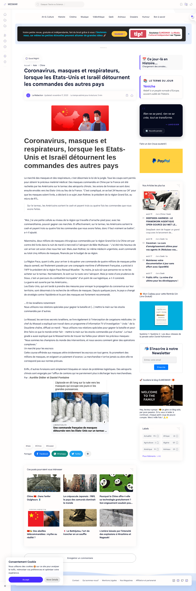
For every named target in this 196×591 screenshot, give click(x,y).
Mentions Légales (109, 580)
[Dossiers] (134, 16)
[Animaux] (122, 16)
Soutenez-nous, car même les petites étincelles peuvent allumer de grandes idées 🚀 (65, 34)
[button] (186, 4)
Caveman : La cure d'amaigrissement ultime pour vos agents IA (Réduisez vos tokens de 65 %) (161, 246)
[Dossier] (50, 446)
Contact (75, 580)
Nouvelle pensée (154, 131)
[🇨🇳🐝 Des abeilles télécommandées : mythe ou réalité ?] (43, 518)
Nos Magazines (126, 580)
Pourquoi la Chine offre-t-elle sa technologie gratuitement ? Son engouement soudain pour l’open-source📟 (116, 500)
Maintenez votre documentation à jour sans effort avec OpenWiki (160, 263)
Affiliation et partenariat (146, 580)
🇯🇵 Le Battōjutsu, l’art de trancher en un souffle (76, 533)
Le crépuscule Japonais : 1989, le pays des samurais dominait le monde (79, 499)
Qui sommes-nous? (91, 580)
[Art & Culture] (48, 16)
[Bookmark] (181, 4)
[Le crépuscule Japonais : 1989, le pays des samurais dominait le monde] (80, 483)
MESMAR (13, 4)
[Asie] (28, 446)
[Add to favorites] (127, 95)
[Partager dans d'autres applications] (87, 454)
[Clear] (82, 4)
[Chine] (39, 446)
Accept (26, 579)
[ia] (166, 238)
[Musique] (85, 16)
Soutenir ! (119, 34)
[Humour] (146, 16)
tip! (138, 34)
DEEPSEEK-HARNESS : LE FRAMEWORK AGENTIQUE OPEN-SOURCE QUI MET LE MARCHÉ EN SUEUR (160, 221)
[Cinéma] (72, 16)
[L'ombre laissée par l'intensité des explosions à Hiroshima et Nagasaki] (116, 518)
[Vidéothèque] (98, 16)
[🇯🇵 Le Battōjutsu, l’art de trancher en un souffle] (80, 518)
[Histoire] (61, 16)
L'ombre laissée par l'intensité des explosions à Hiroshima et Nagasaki (115, 534)
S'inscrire (161, 367)
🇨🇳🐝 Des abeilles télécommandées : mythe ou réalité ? (42, 534)
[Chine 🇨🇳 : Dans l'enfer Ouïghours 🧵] (43, 483)
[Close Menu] (189, 34)
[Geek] (111, 16)
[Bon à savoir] (159, 16)
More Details (52, 579)
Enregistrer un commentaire (80, 558)
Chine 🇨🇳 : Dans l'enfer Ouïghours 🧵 (39, 498)
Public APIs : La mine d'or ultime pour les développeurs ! (162, 279)
